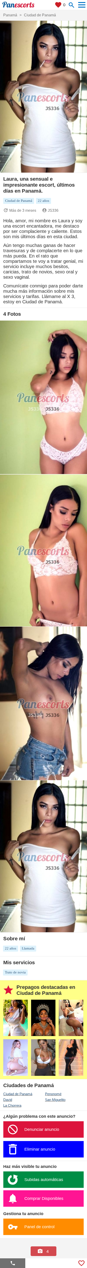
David (7, 1100)
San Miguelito (55, 1100)
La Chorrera (12, 1105)
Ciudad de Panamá (17, 1094)
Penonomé (53, 1094)
